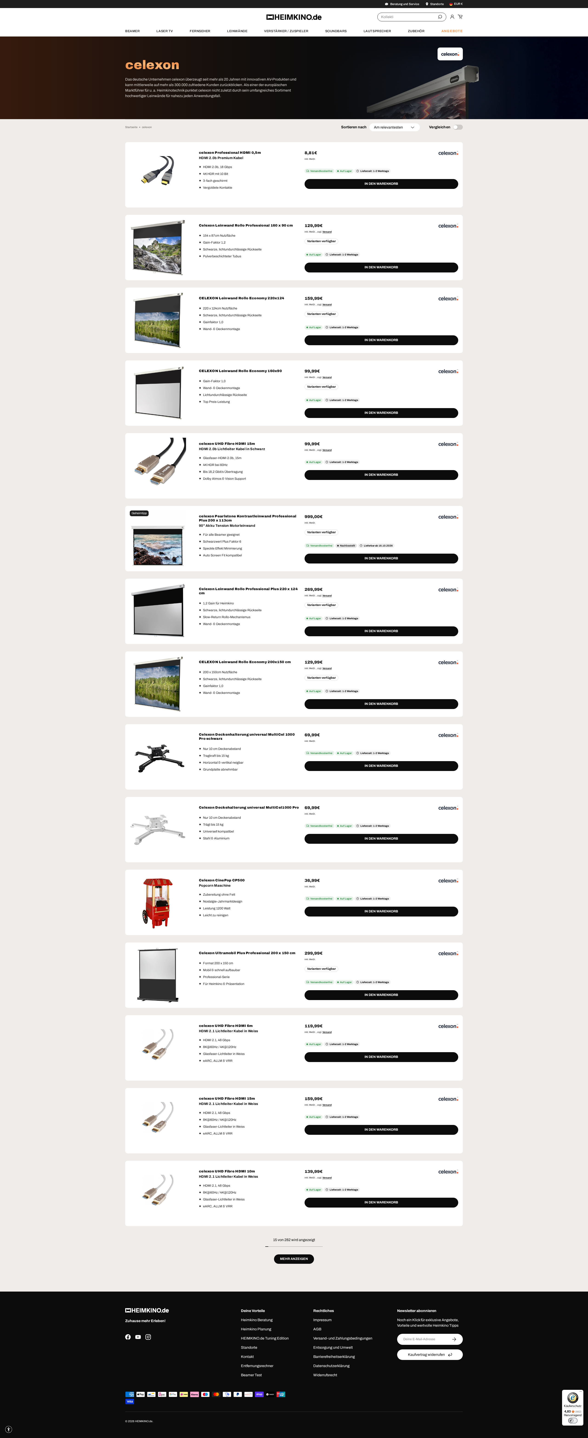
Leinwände (237, 31)
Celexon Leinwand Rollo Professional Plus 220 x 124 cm (248, 591)
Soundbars (336, 31)
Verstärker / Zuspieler (286, 31)
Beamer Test (251, 1375)
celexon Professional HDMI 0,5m (230, 152)
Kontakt (247, 1357)
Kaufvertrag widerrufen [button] (426, 1355)
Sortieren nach (354, 127)
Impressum (322, 1320)
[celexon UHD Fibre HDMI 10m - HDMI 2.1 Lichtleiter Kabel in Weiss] (158, 1193)
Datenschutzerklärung (331, 1366)
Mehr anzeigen (294, 1259)
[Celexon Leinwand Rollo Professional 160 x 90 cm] (158, 247)
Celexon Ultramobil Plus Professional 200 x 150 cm (247, 953)
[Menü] (580, 1392)
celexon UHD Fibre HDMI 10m (227, 1171)
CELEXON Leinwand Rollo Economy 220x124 (241, 298)
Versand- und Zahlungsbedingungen (342, 1338)
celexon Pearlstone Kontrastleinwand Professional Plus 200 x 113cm (247, 518)
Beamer (132, 31)
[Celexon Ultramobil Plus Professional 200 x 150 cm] (158, 975)
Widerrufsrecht (325, 1375)
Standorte (249, 1347)
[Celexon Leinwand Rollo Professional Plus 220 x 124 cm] (158, 611)
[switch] (572, 1420)
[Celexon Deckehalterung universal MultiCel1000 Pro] (158, 830)
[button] (460, 17)
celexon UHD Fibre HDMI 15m (227, 444)
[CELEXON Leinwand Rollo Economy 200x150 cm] (158, 684)
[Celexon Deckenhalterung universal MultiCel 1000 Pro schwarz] (158, 757)
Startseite (131, 127)
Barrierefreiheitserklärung (334, 1357)
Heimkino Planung (256, 1329)
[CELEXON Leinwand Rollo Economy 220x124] (158, 320)
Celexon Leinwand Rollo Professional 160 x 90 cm (246, 225)
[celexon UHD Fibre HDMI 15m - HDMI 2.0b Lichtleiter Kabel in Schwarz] (158, 466)
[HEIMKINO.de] (294, 17)
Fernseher (200, 31)
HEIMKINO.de (144, 1421)
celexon (147, 127)
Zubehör (416, 31)
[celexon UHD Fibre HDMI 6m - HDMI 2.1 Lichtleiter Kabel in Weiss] (158, 1048)
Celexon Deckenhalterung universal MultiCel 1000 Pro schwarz (247, 736)
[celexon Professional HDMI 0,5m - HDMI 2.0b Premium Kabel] (158, 175)
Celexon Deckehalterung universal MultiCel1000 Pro (249, 807)
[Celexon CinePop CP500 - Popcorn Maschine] (158, 902)
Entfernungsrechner (257, 1366)
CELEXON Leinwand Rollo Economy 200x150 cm (245, 662)
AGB (317, 1329)
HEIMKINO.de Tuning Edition (265, 1338)
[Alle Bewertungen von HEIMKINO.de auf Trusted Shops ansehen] (170, 1362)
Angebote (452, 31)
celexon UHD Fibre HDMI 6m (226, 1026)
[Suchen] (440, 16)
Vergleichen (440, 127)
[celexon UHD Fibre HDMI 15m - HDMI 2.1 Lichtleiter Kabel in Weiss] (158, 1121)
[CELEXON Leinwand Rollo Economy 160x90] (158, 393)
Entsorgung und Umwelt (333, 1347)
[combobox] (411, 17)
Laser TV (164, 31)
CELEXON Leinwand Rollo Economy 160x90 (240, 371)
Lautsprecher (377, 31)
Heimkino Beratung (257, 1320)
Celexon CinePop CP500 (222, 880)
